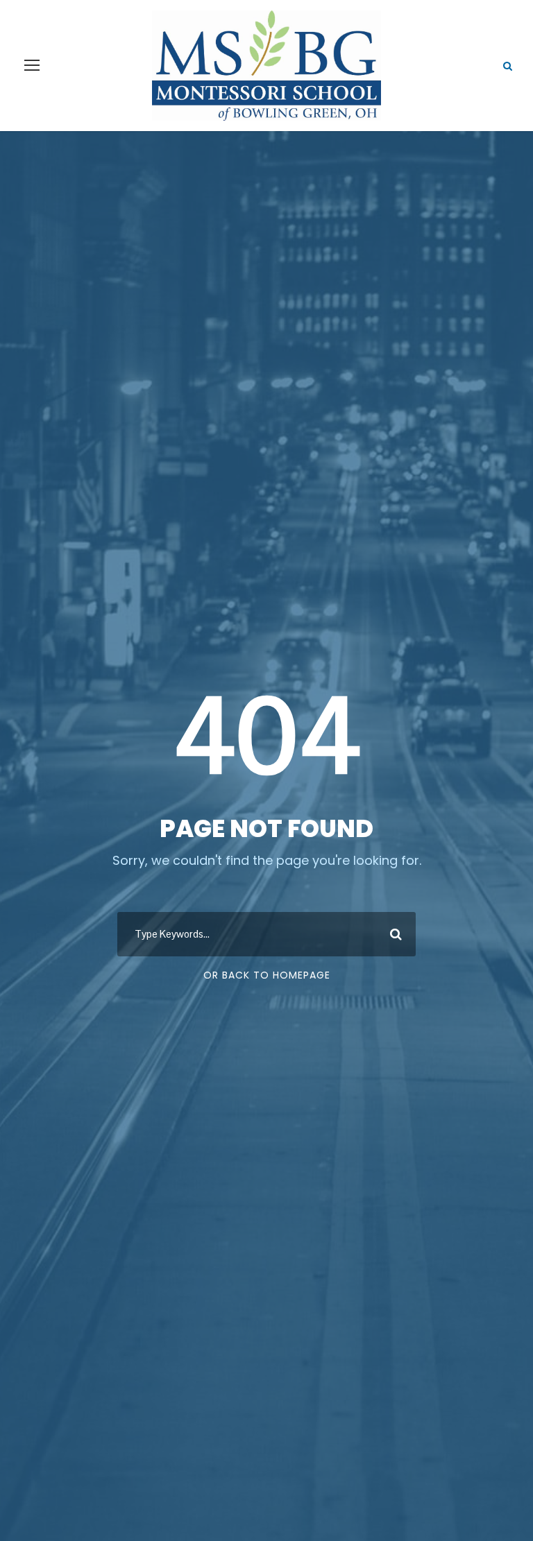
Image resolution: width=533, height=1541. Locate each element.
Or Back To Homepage (266, 975)
